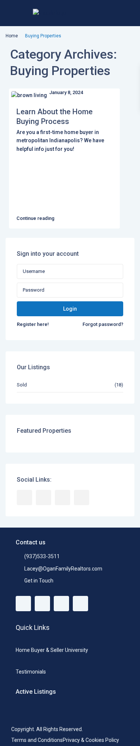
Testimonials (31, 672)
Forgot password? (103, 324)
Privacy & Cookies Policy (91, 740)
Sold (22, 385)
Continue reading (35, 218)
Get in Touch (38, 581)
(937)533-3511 (42, 556)
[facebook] (24, 497)
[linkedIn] (43, 497)
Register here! (33, 324)
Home (12, 35)
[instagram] (81, 497)
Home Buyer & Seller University (52, 650)
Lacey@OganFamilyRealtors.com (63, 569)
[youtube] (62, 497)
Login (70, 309)
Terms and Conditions (37, 740)
